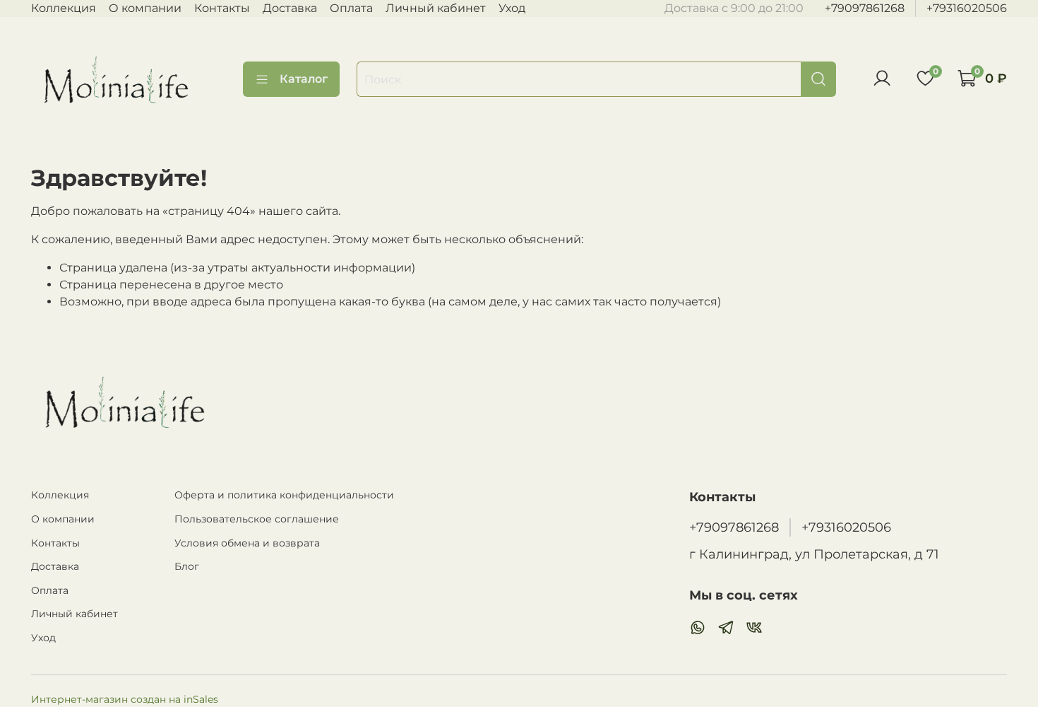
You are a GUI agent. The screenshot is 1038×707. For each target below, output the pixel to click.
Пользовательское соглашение (256, 519)
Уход (512, 8)
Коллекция (63, 8)
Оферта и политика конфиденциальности (284, 495)
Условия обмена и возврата (247, 543)
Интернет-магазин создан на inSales (124, 699)
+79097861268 (865, 8)
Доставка (290, 8)
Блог (186, 566)
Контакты (222, 8)
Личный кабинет (436, 8)
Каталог (304, 79)
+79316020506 (966, 8)
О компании (145, 8)
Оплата (351, 8)
